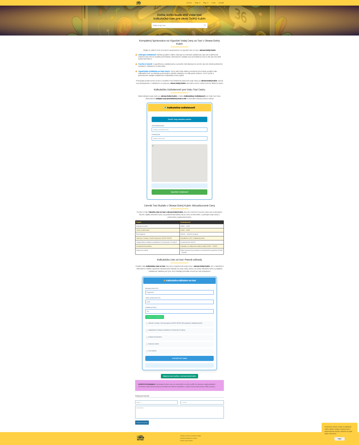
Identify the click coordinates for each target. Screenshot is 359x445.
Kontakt (221, 3)
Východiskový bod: (158, 125)
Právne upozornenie (186, 441)
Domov (189, 3)
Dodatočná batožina (155, 337)
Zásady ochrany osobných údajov (190, 436)
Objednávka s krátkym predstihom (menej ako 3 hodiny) (166, 330)
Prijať (339, 439)
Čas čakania (152, 351)
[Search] (204, 25)
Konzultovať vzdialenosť (155, 317)
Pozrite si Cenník (145, 64)
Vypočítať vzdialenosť (179, 192)
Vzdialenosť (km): (151, 307)
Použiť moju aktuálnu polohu (179, 119)
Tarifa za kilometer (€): (153, 298)
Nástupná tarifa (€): (152, 288)
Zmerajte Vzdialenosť (147, 55)
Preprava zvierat (153, 344)
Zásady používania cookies (188, 438)
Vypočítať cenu (179, 358)
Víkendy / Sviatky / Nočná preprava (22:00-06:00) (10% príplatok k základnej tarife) (175, 323)
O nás (213, 3)
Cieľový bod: (156, 134)
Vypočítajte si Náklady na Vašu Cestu (154, 71)
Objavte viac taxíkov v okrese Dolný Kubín (179, 376)
